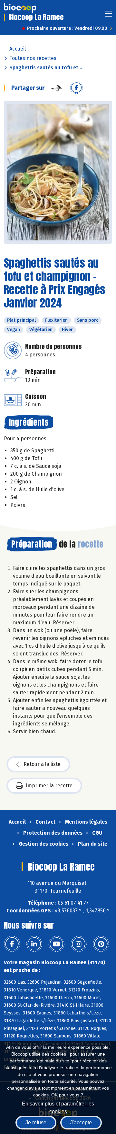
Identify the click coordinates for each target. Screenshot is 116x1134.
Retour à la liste (42, 764)
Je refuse (35, 1122)
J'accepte (81, 1122)
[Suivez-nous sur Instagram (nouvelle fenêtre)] (79, 944)
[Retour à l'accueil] (20, 8)
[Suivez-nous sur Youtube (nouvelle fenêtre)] (56, 944)
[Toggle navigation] (108, 16)
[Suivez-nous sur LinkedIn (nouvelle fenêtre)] (34, 944)
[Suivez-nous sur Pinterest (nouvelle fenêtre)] (101, 944)
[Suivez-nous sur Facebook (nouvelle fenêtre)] (12, 944)
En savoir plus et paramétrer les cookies (58, 1107)
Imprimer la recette (49, 785)
